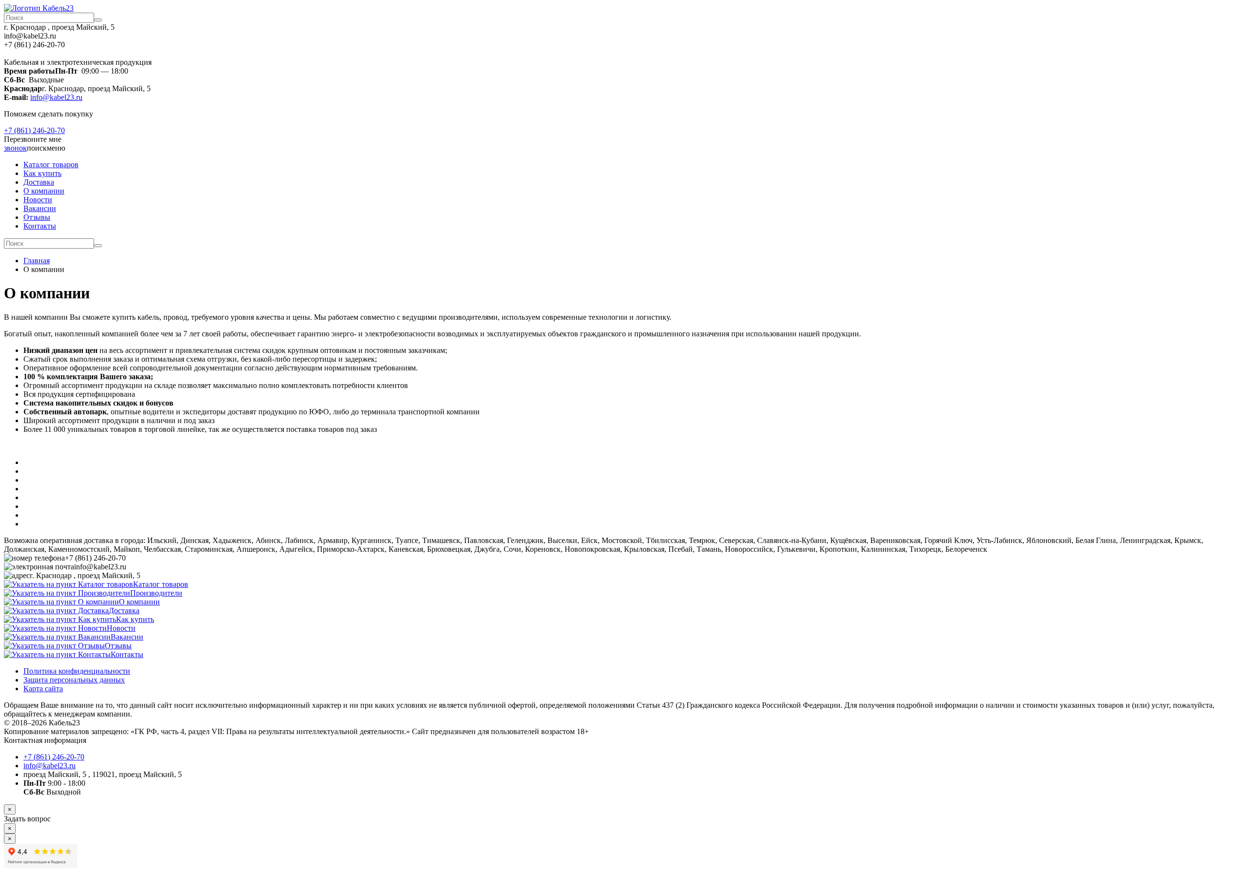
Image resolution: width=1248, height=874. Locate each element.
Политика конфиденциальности (76, 671)
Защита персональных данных (74, 680)
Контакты (39, 226)
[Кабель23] (39, 8)
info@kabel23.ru (56, 97)
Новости (37, 199)
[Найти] (98, 20)
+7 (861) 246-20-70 (34, 130)
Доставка (38, 182)
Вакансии (39, 208)
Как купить (42, 173)
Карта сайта (43, 688)
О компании (43, 191)
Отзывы (36, 217)
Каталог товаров (50, 164)
